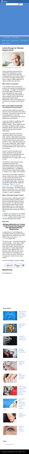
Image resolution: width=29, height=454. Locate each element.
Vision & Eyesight (6, 43)
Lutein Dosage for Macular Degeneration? (13, 49)
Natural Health (5, 40)
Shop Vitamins (7, 37)
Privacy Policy (9, 444)
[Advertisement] (14, 21)
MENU (5, 1)
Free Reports (24, 40)
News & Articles (15, 40)
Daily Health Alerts (9, 67)
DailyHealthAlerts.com (12, 451)
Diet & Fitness (15, 37)
